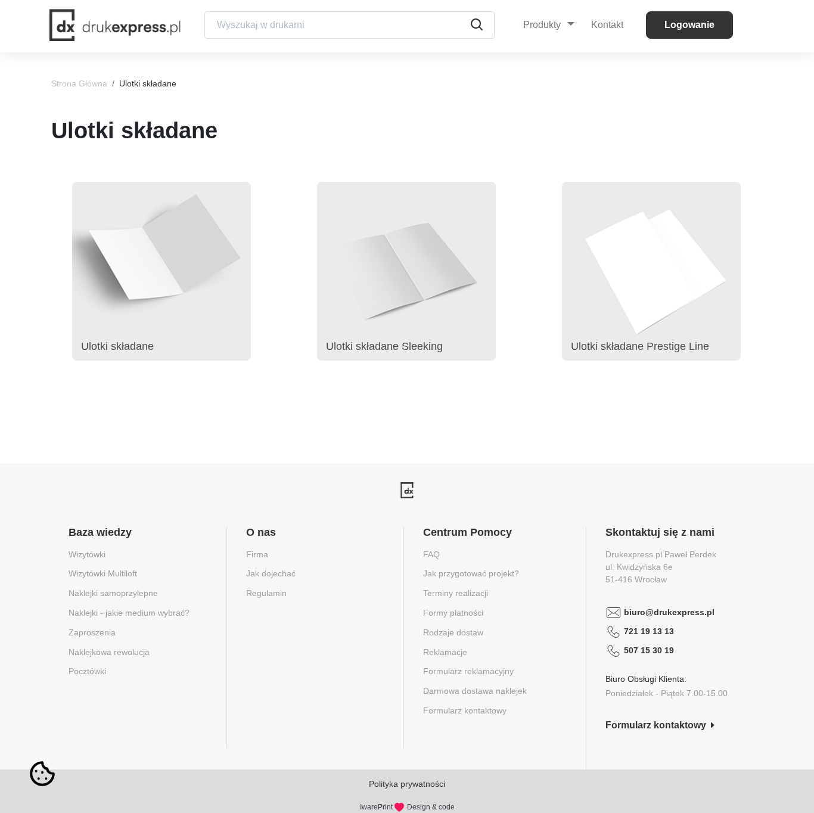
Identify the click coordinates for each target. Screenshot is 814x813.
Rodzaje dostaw (453, 632)
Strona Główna (79, 83)
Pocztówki (87, 671)
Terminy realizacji (455, 593)
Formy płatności (453, 612)
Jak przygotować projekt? (471, 573)
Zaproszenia (92, 632)
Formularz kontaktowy (465, 710)
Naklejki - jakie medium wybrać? (129, 612)
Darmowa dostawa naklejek (475, 691)
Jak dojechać (271, 573)
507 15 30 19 (649, 650)
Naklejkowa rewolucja (109, 652)
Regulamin (266, 593)
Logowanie (689, 25)
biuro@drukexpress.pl (669, 612)
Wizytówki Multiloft (103, 573)
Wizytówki (87, 554)
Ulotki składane (147, 83)
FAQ (431, 554)
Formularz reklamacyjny (468, 671)
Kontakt (607, 25)
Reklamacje (445, 652)
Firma (257, 554)
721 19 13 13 (649, 631)
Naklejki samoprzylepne (113, 593)
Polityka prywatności (407, 784)
